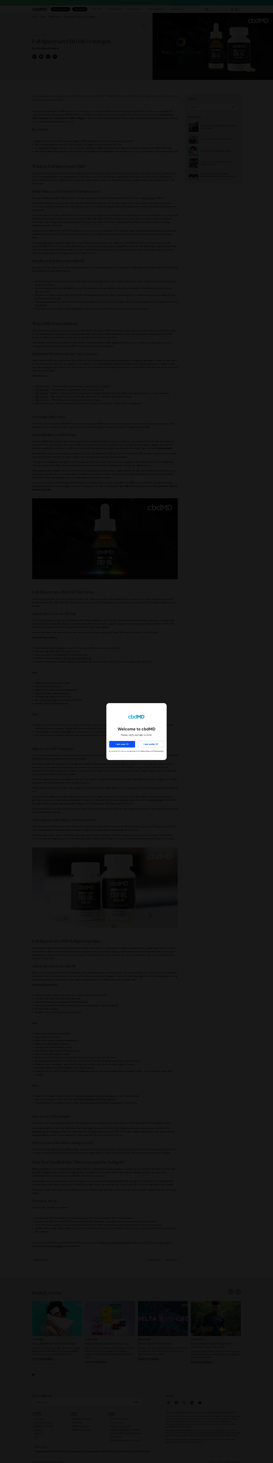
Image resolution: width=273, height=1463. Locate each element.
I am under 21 (151, 744)
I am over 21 (122, 744)
